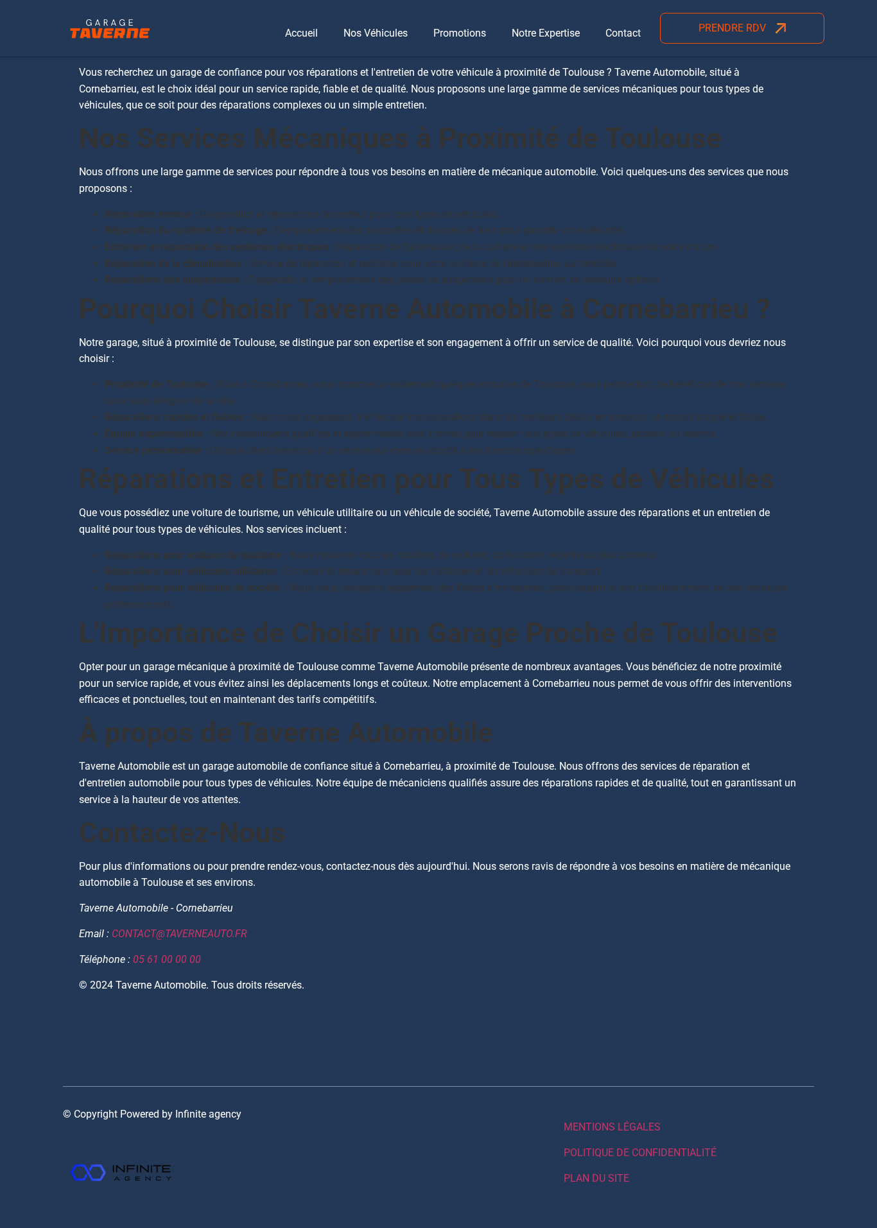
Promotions (459, 33)
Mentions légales (612, 1127)
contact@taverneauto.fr (179, 934)
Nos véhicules (375, 33)
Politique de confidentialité (640, 1152)
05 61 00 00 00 (167, 959)
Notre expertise (546, 33)
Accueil (301, 33)
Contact (623, 33)
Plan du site (596, 1178)
